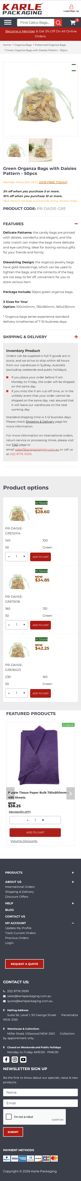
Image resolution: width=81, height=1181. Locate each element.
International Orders (20, 887)
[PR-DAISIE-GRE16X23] (18, 649)
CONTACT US (15, 916)
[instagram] (15, 1059)
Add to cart (41, 556)
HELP (9, 903)
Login (9, 943)
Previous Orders (17, 938)
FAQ (15, 445)
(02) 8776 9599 (18, 991)
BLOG (9, 910)
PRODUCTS (13, 872)
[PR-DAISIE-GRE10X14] (18, 513)
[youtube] (23, 1059)
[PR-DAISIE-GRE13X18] (18, 581)
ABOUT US (13, 882)
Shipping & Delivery (40, 421)
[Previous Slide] (10, 793)
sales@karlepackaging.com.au (29, 996)
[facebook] (6, 1059)
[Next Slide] (70, 793)
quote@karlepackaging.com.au (30, 1001)
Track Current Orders (20, 933)
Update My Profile (18, 928)
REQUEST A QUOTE (24, 964)
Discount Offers (16, 897)
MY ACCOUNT (15, 923)
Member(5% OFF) (20, 811)
